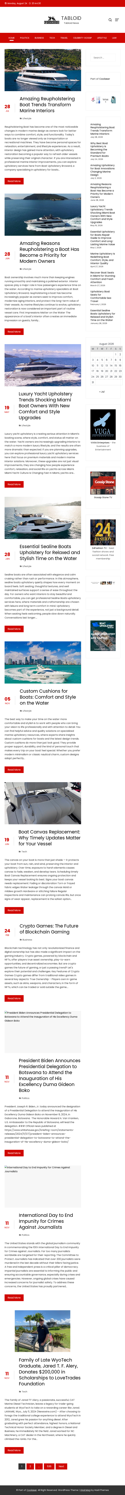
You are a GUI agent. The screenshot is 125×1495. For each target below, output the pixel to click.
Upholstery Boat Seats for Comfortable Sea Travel (100, 296)
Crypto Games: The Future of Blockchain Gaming (49, 929)
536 (49, 1466)
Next (61, 1466)
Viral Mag (85, 1490)
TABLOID (71, 18)
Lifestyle (102, 37)
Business (39, 37)
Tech (52, 37)
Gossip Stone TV (103, 497)
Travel (64, 37)
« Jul (101, 391)
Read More (14, 181)
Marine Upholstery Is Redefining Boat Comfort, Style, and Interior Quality (102, 258)
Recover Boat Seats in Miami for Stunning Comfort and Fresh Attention (102, 277)
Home (12, 37)
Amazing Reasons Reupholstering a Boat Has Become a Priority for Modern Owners (49, 252)
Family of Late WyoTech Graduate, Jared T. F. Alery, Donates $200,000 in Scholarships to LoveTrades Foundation (50, 1372)
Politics (24, 37)
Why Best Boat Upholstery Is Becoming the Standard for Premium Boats (99, 150)
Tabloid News (71, 23)
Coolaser (104, 79)
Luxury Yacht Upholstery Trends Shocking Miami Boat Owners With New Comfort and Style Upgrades (45, 406)
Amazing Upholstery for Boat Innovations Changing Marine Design (102, 170)
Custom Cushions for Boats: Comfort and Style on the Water (48, 697)
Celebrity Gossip (82, 37)
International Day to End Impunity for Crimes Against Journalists (46, 1221)
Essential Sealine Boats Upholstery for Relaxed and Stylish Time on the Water (50, 552)
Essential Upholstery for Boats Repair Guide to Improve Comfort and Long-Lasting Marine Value (102, 238)
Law (114, 37)
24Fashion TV (99, 548)
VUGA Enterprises (100, 442)
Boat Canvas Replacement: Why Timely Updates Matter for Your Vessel (50, 838)
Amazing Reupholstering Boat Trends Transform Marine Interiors (47, 104)
